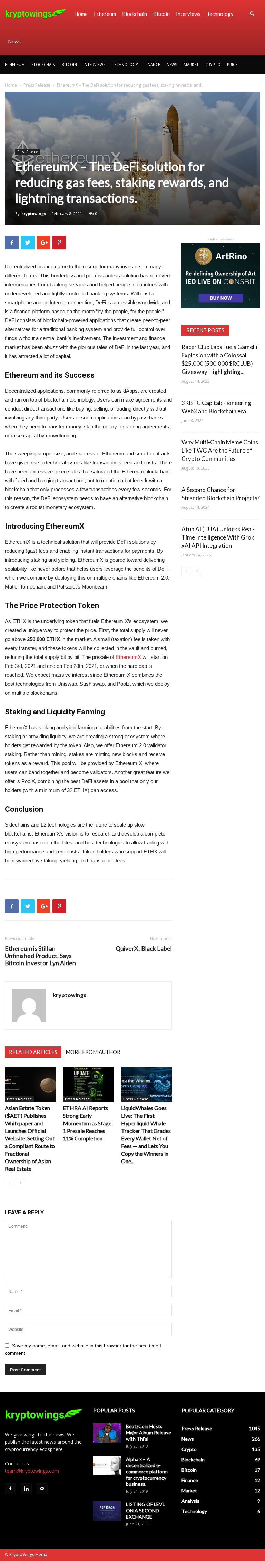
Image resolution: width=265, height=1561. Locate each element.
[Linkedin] (26, 1488)
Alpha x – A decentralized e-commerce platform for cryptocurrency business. (147, 1471)
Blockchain (134, 14)
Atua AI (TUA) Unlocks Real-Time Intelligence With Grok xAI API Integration (218, 537)
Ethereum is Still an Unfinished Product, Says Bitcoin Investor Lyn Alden (40, 956)
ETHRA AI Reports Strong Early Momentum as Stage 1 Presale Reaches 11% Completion (87, 1123)
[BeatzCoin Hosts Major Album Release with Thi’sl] (107, 1433)
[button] (252, 14)
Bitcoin (161, 14)
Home (81, 14)
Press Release (36, 85)
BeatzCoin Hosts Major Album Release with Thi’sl (148, 1432)
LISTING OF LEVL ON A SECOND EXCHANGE (145, 1510)
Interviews (188, 14)
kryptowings (33, 213)
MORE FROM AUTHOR (93, 1052)
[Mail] (42, 1488)
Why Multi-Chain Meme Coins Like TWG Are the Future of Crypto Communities (219, 450)
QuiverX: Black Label (144, 948)
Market (191, 64)
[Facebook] (10, 1488)
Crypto (212, 64)
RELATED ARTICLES (33, 1052)
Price (232, 64)
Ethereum (105, 14)
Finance (152, 64)
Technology (220, 14)
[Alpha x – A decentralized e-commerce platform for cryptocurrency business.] (107, 1465)
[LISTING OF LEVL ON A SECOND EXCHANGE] (107, 1511)
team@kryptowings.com (32, 1471)
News (14, 41)
